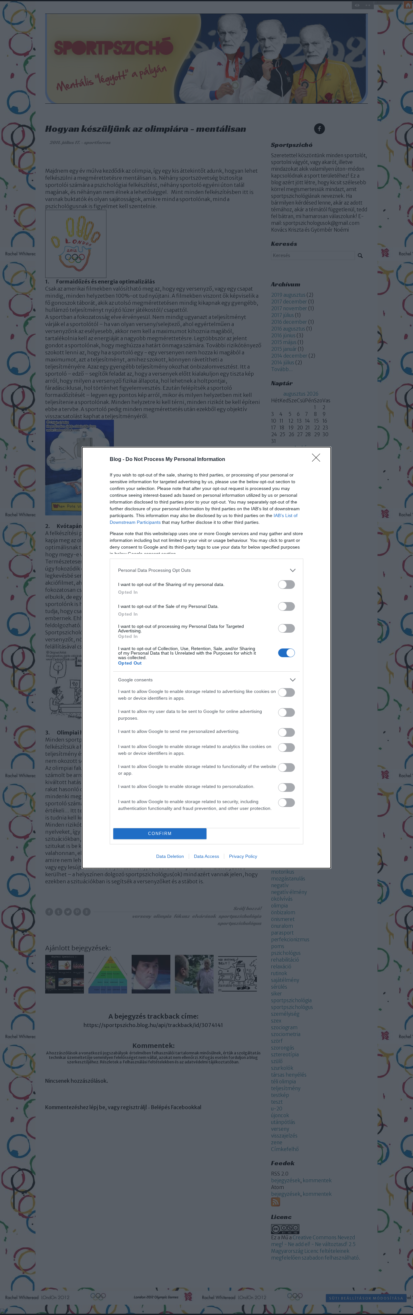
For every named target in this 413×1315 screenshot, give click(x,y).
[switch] (286, 584)
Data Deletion (170, 856)
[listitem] (206, 570)
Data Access (206, 856)
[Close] (318, 460)
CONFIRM (160, 833)
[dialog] (206, 657)
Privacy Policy (243, 856)
